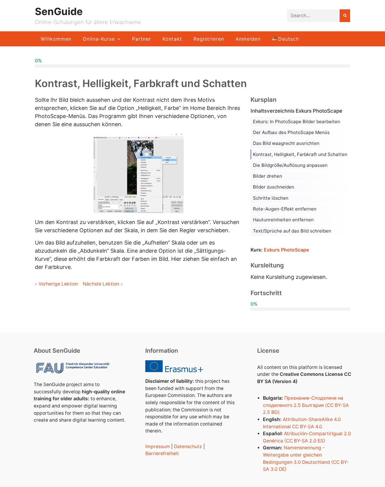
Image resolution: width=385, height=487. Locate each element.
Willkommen (56, 39)
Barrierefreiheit (162, 453)
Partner (141, 39)
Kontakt (172, 39)
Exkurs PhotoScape (286, 250)
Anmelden (248, 39)
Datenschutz (188, 446)
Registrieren (208, 39)
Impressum (157, 446)
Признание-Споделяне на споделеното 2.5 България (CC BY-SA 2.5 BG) (306, 405)
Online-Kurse (99, 39)
